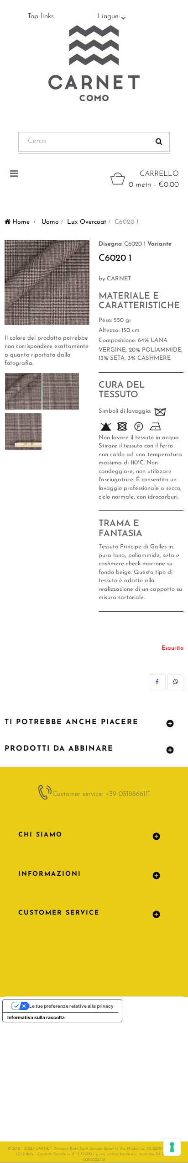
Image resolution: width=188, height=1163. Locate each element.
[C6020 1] (23, 391)
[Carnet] (94, 63)
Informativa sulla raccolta (36, 1017)
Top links (40, 16)
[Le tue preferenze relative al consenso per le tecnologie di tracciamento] (172, 1147)
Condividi (158, 682)
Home (20, 222)
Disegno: (110, 244)
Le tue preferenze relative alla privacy (71, 1006)
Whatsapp (175, 682)
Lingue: (108, 16)
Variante (159, 244)
